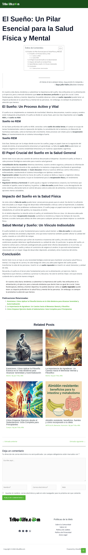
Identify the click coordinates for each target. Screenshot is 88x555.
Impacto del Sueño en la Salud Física (40, 62)
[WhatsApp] (30, 531)
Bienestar (57, 425)
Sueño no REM (36, 56)
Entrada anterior (10, 441)
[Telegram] (27, 531)
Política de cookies (63, 530)
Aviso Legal (63, 535)
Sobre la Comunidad (63, 524)
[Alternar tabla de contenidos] (59, 48)
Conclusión (33, 66)
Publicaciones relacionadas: (40, 68)
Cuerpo (8, 427)
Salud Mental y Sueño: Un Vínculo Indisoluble (43, 64)
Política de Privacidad (63, 532)
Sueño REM (36, 58)
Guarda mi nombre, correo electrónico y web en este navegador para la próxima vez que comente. (43, 493)
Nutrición (64, 425)
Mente (8, 376)
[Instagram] (23, 531)
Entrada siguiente (77, 441)
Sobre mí (63, 527)
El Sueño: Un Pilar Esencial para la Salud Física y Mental (44, 52)
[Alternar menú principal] (83, 550)
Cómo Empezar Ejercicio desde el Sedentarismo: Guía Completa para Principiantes (39, 309)
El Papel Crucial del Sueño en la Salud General (43, 60)
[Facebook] (20, 531)
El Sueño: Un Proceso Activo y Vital (40, 54)
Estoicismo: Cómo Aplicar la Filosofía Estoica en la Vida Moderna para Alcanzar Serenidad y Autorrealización (23, 370)
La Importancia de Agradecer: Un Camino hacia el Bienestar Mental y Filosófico (38, 306)
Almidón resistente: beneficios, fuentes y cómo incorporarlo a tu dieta (63, 421)
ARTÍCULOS (49, 425)
